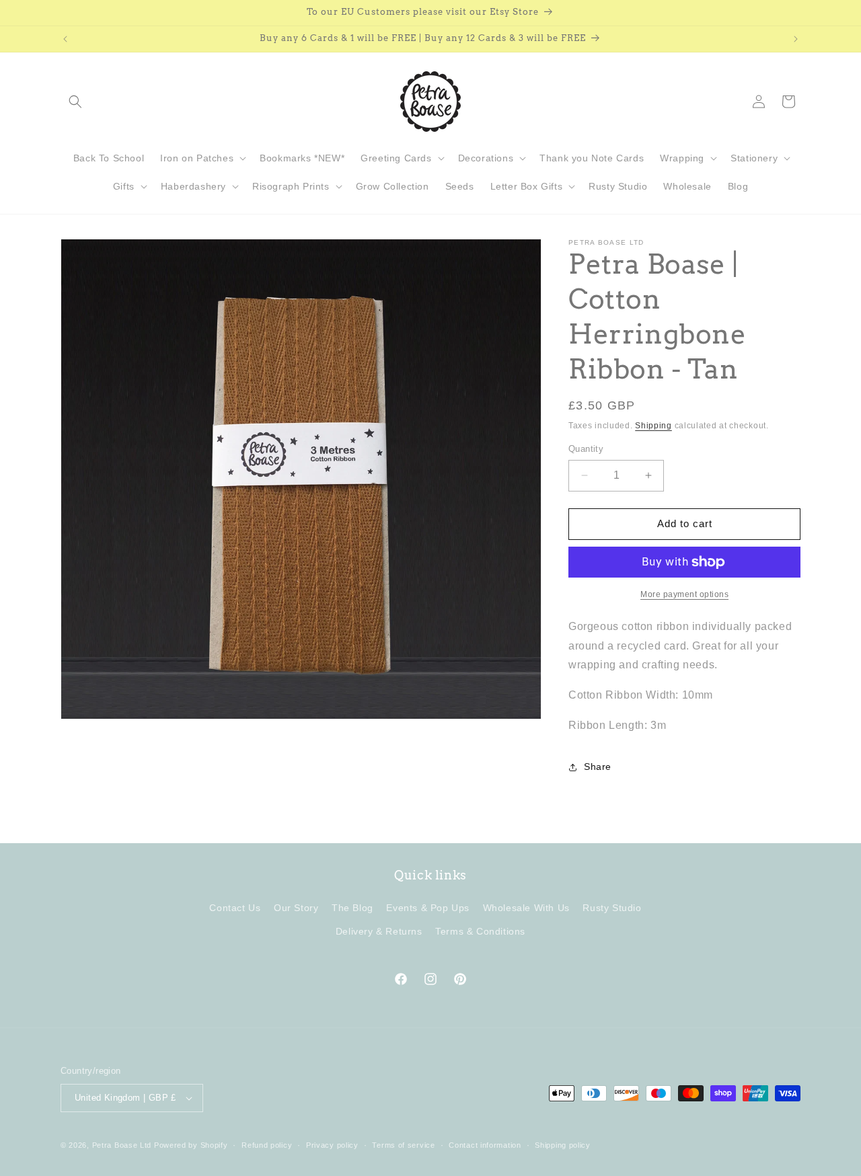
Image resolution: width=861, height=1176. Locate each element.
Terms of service (403, 1145)
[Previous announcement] (65, 39)
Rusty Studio (612, 907)
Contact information (485, 1145)
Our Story (296, 907)
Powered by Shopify (191, 1145)
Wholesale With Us (526, 907)
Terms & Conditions (480, 931)
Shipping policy (563, 1145)
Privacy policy (332, 1145)
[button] (75, 101)
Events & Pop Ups (428, 907)
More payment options (684, 594)
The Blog (352, 907)
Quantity (585, 449)
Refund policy (266, 1145)
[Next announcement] (796, 39)
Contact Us (234, 907)
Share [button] (597, 766)
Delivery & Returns (379, 931)
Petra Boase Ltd (122, 1145)
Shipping (653, 425)
